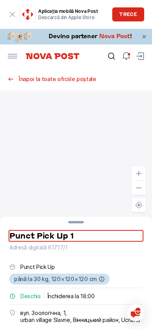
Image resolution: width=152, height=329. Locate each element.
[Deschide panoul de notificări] (126, 56)
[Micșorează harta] (139, 188)
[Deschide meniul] (12, 56)
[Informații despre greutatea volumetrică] (102, 279)
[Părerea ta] (135, 312)
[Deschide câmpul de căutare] (111, 56)
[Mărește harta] (139, 173)
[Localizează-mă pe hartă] (139, 205)
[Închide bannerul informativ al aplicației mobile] (12, 14)
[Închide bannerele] (144, 37)
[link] (76, 36)
